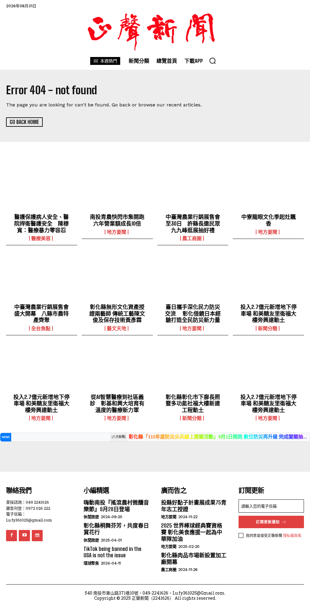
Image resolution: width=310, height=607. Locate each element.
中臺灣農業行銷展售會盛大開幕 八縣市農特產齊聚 (41, 313)
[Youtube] (24, 535)
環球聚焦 (91, 563)
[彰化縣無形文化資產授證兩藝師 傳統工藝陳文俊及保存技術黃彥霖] (117, 278)
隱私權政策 (292, 535)
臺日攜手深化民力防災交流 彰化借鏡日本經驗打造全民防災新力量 (193, 313)
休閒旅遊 (91, 517)
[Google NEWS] (37, 535)
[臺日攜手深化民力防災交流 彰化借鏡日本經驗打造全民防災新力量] (193, 278)
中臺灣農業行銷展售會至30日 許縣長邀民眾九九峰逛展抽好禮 (193, 223)
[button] (212, 60)
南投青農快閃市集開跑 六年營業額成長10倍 (117, 220)
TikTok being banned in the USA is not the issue (112, 552)
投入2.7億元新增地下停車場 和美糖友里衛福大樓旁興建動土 (268, 313)
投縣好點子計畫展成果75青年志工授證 (193, 505)
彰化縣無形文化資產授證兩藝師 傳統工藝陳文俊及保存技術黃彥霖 (117, 313)
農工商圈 (192, 238)
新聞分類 (267, 328)
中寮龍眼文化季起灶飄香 (268, 220)
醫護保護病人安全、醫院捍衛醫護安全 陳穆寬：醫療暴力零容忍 (41, 223)
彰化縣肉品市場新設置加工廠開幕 (193, 558)
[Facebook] (11, 535)
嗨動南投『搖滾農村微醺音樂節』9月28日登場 (116, 505)
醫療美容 (41, 238)
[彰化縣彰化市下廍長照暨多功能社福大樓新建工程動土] (193, 368)
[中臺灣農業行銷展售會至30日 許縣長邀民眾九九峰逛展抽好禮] (193, 188)
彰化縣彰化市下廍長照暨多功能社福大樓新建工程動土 (193, 403)
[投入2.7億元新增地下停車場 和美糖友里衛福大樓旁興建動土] (268, 278)
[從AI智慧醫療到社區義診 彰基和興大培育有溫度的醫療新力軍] (117, 368)
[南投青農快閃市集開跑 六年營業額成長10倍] (117, 188)
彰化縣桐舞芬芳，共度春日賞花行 (116, 528)
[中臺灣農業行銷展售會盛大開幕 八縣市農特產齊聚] (41, 278)
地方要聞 (116, 232)
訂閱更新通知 (268, 522)
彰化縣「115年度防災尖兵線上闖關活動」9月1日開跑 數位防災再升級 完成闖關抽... (218, 437)
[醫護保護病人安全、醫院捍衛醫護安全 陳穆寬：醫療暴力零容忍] (41, 188)
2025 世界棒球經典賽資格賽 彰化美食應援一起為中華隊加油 (191, 532)
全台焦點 (41, 328)
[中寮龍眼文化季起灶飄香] (268, 188)
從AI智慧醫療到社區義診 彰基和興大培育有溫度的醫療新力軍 (117, 403)
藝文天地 (116, 328)
